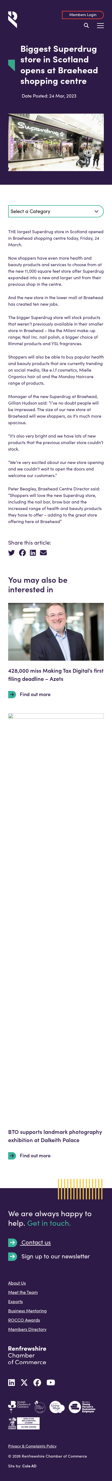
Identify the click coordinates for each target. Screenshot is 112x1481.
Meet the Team (23, 1292)
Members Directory (27, 1329)
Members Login (83, 14)
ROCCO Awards (24, 1320)
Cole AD (29, 1465)
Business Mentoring (27, 1310)
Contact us (35, 1242)
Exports (15, 1301)
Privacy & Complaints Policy (32, 1446)
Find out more (35, 694)
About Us (17, 1283)
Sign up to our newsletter (55, 1256)
